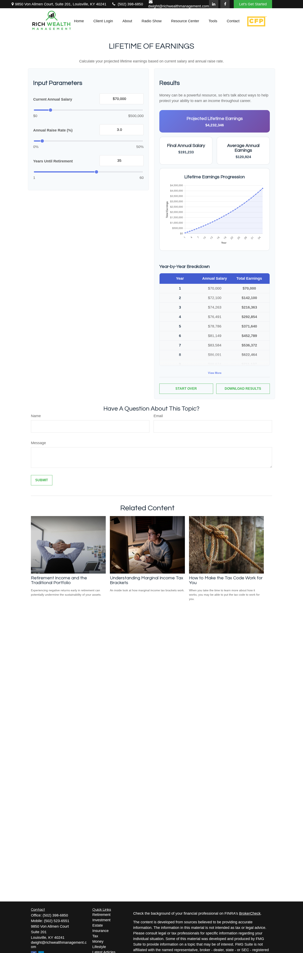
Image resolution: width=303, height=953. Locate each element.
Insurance (100, 931)
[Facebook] (225, 4)
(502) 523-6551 (56, 921)
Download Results (243, 388)
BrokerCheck (250, 913)
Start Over (186, 388)
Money (97, 941)
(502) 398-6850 (130, 4)
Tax (95, 936)
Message (38, 443)
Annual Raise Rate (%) (53, 130)
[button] (79, 21)
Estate (97, 925)
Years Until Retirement (53, 161)
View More (214, 372)
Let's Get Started (253, 4)
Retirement (101, 915)
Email (158, 416)
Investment (101, 920)
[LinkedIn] (213, 4)
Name (36, 416)
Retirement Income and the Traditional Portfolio (59, 580)
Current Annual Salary (52, 99)
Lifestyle (99, 947)
